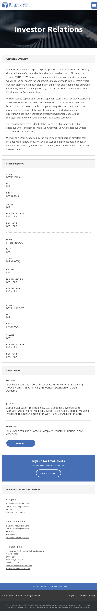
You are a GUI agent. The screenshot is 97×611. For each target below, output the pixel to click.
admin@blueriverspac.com (17, 537)
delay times (82, 605)
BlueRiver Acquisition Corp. (16, 596)
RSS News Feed (60, 587)
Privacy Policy (71, 595)
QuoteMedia (32, 605)
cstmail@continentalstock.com (19, 565)
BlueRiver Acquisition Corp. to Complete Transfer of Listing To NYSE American (45, 432)
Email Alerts (41, 587)
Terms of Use (84, 607)
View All (24, 443)
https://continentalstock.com (18, 568)
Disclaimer (83, 595)
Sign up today (48, 473)
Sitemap (92, 595)
